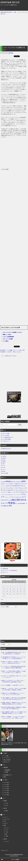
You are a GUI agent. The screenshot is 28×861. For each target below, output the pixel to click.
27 (14, 593)
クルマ (3, 764)
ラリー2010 (6, 792)
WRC (24, 481)
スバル (3, 465)
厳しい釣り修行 (7, 759)
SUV (20, 481)
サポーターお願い (6, 433)
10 (3, 589)
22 (20, 591)
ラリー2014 (6, 782)
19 (10, 591)
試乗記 (7, 505)
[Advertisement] (14, 30)
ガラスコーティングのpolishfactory (9, 570)
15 (20, 589)
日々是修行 (4, 753)
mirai (7, 481)
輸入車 (3, 471)
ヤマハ (6, 830)
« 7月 (2, 599)
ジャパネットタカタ (17, 490)
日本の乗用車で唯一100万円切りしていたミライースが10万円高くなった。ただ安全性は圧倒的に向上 (13, 658)
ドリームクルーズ (21, 492)
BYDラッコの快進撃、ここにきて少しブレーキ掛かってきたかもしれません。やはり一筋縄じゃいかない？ (14, 717)
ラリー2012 (6, 786)
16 (24, 589)
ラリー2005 (6, 794)
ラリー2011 (6, 788)
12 (10, 589)
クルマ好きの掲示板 (6, 439)
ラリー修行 (4, 779)
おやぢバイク (6, 761)
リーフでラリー (7, 757)
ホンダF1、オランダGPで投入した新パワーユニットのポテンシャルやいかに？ (14, 676)
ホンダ (6, 494)
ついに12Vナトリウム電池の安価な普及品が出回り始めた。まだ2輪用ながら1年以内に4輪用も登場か (14, 667)
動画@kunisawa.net (6, 448)
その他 (6, 836)
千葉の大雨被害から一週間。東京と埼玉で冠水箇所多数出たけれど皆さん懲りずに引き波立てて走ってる (14, 698)
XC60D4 (2, 483)
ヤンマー (7, 827)
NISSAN (4, 458)
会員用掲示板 (5, 568)
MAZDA (4, 462)
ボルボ (9, 494)
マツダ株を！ (6, 341)
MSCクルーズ (13, 481)
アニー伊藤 (15, 483)
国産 (5, 825)
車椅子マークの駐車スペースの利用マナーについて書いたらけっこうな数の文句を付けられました (14, 662)
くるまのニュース (6, 441)
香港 (10, 506)
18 (7, 591)
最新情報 (11, 53)
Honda (3, 460)
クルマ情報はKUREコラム (7, 437)
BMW (6, 810)
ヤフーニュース (8, 497)
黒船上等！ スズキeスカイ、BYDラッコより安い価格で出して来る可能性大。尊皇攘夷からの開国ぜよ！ (14, 689)
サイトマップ (5, 850)
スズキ (3, 467)
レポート (6, 823)
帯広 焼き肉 (17, 503)
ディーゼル (14, 492)
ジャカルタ (8, 490)
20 (14, 591)
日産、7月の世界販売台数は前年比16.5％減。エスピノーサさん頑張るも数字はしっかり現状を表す (14, 653)
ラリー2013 (6, 784)
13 (14, 589)
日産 (6, 834)
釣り (5, 821)
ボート (3, 814)
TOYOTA (4, 456)
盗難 (5, 505)
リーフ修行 (6, 755)
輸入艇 (5, 839)
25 (7, 593)
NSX (18, 481)
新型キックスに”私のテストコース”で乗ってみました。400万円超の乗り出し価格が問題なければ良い (13, 681)
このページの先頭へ (15, 859)
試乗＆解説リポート (8, 775)
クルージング (6, 819)
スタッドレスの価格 (8, 338)
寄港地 (11, 503)
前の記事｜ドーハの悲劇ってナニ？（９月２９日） (12, 350)
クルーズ (9, 486)
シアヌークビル (18, 488)
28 (17, 593)
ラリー (12, 497)
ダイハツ (4, 469)
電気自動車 (7, 770)
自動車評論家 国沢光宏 (10, 2)
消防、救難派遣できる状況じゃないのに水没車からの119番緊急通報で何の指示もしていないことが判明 (14, 712)
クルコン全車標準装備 (8, 336)
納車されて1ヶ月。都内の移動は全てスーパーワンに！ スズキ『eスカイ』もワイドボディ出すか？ (14, 694)
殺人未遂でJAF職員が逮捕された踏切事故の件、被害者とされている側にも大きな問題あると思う (14, 708)
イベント (6, 817)
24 (3, 593)
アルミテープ (20, 483)
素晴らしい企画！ (7, 334)
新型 (21, 503)
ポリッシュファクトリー (15, 494)
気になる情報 (5, 473)
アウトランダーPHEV (8, 483)
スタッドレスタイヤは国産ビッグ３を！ (12, 332)
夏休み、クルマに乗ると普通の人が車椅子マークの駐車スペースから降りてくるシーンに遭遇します (14, 672)
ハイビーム (3, 494)
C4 (1, 481)
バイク (3, 798)
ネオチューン (5, 572)
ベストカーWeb (5, 435)
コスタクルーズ (17, 486)
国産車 (5, 800)
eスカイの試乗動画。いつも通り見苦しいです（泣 (12, 685)
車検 (5, 777)
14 (17, 589)
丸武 (10, 500)
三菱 (3, 463)
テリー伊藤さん (8, 492)
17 (3, 591)
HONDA (3, 481)
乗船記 (13, 500)
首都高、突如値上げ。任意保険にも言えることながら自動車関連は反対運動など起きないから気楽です (14, 703)
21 (17, 591)
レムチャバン (18, 497)
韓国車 (6, 772)
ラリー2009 (6, 790)
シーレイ (7, 841)
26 (10, 593)
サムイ (12, 488)
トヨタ (6, 832)
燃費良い (24, 503)
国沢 (19, 500)
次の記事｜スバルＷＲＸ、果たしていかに (10, 351)
